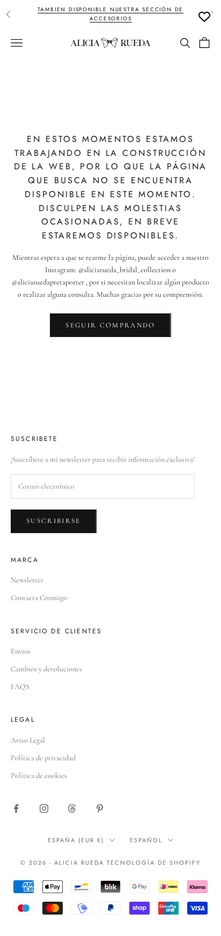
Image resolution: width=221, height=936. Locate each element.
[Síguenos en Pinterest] (99, 808)
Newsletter (27, 580)
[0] (204, 17)
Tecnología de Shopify (154, 862)
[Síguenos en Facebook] (16, 808)
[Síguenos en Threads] (72, 808)
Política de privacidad (43, 757)
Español (146, 840)
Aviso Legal (28, 740)
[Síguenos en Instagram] (44, 808)
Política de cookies (39, 775)
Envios (21, 651)
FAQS (20, 686)
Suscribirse (53, 520)
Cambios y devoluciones (46, 668)
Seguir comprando (110, 325)
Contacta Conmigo (39, 597)
